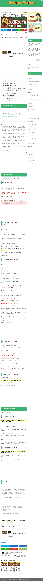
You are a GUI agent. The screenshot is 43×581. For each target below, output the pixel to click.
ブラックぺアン (32, 132)
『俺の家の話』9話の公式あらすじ (10, 83)
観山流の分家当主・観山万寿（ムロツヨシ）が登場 (14, 88)
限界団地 (30, 103)
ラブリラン (31, 135)
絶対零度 (30, 78)
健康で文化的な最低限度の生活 (34, 81)
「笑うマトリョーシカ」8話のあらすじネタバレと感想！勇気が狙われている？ (34, 60)
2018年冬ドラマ (31, 157)
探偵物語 (30, 154)
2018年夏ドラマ (31, 75)
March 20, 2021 (18, 497)
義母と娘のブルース (32, 84)
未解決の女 (31, 146)
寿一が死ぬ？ (7, 100)
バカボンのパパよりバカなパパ (34, 95)
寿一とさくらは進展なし (9, 96)
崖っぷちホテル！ (32, 143)
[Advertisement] (14, 68)
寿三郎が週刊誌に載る (9, 87)
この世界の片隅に (32, 100)
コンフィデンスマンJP (33, 124)
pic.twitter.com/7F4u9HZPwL (12, 116)
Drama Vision (20, 579)
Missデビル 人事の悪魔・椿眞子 (34, 118)
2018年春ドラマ (31, 109)
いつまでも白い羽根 (32, 138)
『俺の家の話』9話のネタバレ (9, 85)
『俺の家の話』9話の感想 (8, 95)
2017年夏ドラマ (31, 163)
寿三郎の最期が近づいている (10, 98)
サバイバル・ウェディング (33, 98)
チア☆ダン (31, 92)
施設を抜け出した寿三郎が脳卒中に (11, 90)
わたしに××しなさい (32, 121)
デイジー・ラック (32, 149)
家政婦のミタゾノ (32, 129)
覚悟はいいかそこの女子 (33, 106)
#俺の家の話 (22, 493)
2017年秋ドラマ (31, 160)
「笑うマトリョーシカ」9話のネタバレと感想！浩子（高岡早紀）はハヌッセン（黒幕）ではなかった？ (34, 55)
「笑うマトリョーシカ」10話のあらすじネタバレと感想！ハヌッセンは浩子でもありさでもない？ (34, 49)
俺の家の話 (4, 542)
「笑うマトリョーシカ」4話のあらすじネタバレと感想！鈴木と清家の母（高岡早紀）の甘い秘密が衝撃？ (34, 66)
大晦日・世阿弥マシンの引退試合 (11, 93)
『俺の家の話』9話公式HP (10, 150)
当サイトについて (4, 579)
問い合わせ (10, 579)
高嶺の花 (30, 89)
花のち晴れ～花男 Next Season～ (34, 113)
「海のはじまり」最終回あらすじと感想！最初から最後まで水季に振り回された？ (34, 44)
